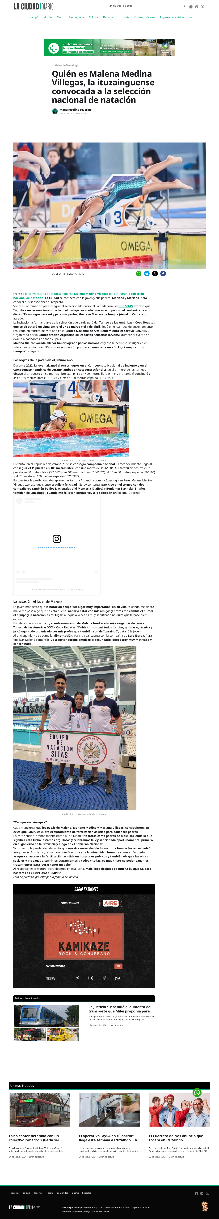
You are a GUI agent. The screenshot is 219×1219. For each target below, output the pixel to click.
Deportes (108, 17)
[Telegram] (147, 273)
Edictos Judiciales (144, 17)
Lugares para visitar (172, 17)
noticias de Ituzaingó (65, 65)
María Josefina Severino (76, 110)
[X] (155, 273)
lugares (75, 1192)
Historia (124, 17)
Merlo (60, 17)
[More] (190, 17)
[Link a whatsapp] (197, 1091)
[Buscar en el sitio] (183, 6)
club (125, 306)
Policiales (86, 1192)
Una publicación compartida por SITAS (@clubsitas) (57, 589)
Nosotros (14, 1192)
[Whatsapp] (138, 273)
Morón (47, 17)
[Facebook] (163, 273)
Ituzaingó (32, 17)
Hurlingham (76, 17)
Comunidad (62, 1192)
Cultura (93, 17)
